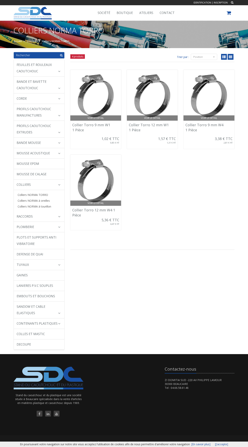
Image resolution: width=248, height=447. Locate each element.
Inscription (221, 2)
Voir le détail (96, 118)
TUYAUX (23, 265)
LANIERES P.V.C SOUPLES (35, 286)
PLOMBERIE (25, 227)
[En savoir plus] (200, 444)
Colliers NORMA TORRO (33, 195)
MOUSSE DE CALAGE (31, 174)
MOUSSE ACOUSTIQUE (33, 153)
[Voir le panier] (229, 13)
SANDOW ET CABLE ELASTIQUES (31, 309)
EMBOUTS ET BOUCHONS (36, 296)
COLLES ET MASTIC (31, 334)
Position (198, 57)
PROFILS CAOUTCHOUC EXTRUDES (34, 129)
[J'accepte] (221, 444)
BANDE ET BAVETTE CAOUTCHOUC (31, 85)
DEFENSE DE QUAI (30, 254)
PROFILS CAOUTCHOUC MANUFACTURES (34, 112)
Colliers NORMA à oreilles (34, 200)
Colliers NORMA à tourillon (34, 206)
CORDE (22, 98)
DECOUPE (24, 344)
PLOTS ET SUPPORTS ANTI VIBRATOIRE (36, 240)
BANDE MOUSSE (29, 143)
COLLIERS (24, 184)
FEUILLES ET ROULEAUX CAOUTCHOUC (34, 68)
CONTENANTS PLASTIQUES (37, 323)
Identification (202, 2)
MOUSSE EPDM (28, 164)
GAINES (22, 275)
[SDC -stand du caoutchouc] (32, 10)
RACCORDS (25, 216)
